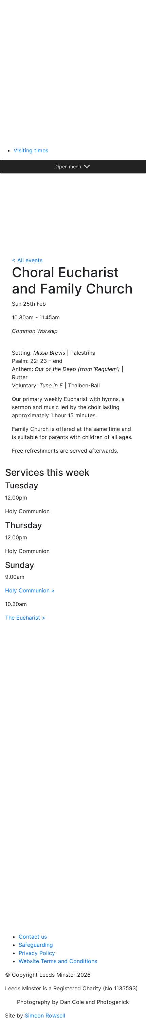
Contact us (33, 936)
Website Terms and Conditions (58, 961)
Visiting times (31, 150)
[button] (68, 166)
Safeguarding (36, 944)
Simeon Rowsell (45, 1015)
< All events (27, 260)
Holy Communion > (30, 590)
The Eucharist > (25, 617)
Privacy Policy (37, 953)
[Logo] (73, 72)
